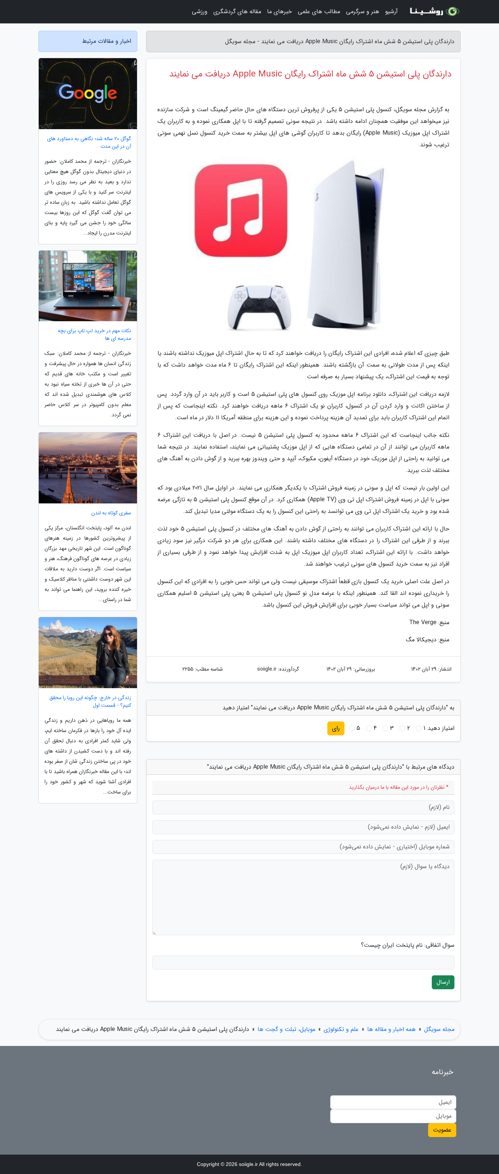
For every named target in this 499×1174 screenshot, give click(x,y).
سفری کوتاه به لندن (111, 513)
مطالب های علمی (319, 11)
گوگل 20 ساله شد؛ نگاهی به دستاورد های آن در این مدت (89, 142)
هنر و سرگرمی (362, 11)
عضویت (442, 1129)
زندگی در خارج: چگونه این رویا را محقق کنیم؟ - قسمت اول (90, 701)
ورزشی (199, 11)
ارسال (443, 982)
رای (336, 728)
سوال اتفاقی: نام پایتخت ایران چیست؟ (407, 945)
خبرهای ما (279, 11)
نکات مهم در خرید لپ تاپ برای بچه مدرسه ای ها (94, 334)
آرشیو (391, 11)
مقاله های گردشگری (237, 11)
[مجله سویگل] (434, 11)
